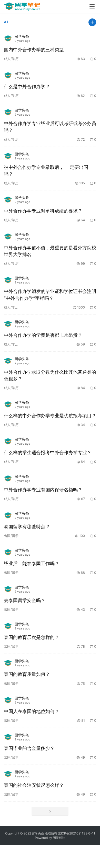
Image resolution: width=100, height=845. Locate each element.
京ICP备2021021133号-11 (76, 833)
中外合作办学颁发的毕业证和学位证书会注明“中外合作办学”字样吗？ (50, 295)
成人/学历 (11, 59)
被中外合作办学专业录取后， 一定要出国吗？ (46, 171)
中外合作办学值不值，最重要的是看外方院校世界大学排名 (50, 251)
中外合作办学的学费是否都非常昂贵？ (43, 335)
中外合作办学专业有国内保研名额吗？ (43, 489)
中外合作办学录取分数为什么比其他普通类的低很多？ (50, 375)
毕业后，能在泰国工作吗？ (31, 563)
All (6, 22)
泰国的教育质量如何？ (27, 674)
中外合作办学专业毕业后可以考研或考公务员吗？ (50, 127)
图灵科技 (59, 838)
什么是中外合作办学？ (27, 86)
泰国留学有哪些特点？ (27, 526)
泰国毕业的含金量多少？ (29, 748)
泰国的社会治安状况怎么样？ (34, 785)
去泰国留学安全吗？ (24, 600)
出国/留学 (11, 536)
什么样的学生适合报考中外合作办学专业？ (48, 452)
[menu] (92, 6)
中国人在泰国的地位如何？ (31, 711)
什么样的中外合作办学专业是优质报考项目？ (50, 415)
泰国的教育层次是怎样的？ (31, 637)
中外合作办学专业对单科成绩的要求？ (43, 210)
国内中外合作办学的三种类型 (34, 49)
